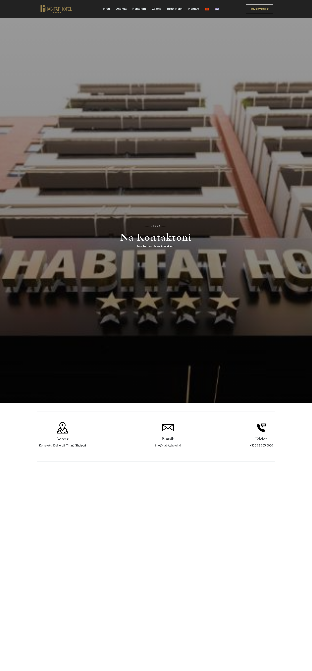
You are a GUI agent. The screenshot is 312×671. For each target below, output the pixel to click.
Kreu (106, 8)
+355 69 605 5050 (261, 445)
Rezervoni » (259, 8)
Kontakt (193, 8)
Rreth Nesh (175, 8)
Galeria (156, 8)
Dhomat (121, 8)
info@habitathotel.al (168, 445)
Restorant (139, 8)
